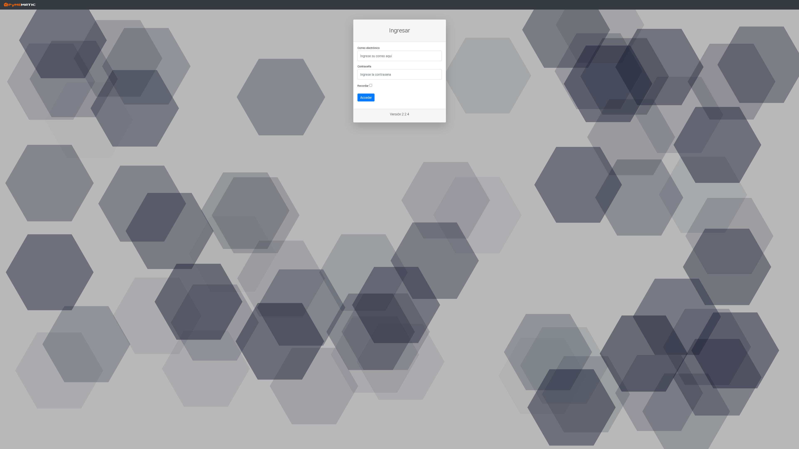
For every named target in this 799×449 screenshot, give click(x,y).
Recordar (362, 86)
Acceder (366, 97)
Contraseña (364, 66)
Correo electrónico (368, 48)
